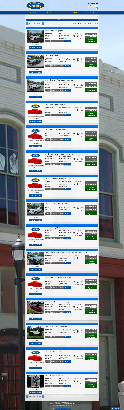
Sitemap (64, 403)
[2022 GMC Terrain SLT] (35, 61)
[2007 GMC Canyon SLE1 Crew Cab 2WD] (35, 283)
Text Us (68, 41)
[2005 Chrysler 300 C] (35, 356)
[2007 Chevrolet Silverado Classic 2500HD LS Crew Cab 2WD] (35, 258)
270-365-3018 (92, 4)
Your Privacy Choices (69, 403)
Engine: (61, 35)
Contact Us (62, 402)
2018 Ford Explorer (55, 105)
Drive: (46, 38)
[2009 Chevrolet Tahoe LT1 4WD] (35, 209)
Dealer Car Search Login (53, 403)
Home (56, 402)
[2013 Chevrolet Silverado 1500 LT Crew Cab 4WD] (35, 184)
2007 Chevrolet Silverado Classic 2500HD (66, 253)
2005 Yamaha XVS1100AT (55, 376)
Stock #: (47, 33)
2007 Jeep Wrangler (57, 326)
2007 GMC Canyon (58, 277)
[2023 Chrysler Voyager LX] (35, 36)
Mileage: (61, 38)
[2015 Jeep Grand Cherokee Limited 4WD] (35, 159)
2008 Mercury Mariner (56, 228)
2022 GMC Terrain (53, 55)
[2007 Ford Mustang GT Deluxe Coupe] (35, 307)
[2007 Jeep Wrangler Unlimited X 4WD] (35, 332)
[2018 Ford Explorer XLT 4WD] (35, 110)
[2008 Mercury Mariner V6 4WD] (35, 233)
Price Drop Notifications (35, 47)
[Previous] (27, 23)
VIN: (60, 33)
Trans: (60, 36)
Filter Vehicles (62, 20)
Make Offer (54, 41)
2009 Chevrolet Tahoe (56, 203)
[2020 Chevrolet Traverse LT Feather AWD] (35, 85)
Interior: (47, 35)
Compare (36, 44)
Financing (61, 41)
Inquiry (48, 41)
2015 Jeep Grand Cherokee (59, 154)
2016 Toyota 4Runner (56, 129)
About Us (58, 402)
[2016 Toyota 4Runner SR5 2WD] (35, 135)
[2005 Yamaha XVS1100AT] (35, 381)
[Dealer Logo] (35, 5)
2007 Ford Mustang (57, 302)
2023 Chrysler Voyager (54, 31)
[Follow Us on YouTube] (97, 8)
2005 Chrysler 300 (53, 351)
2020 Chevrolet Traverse (59, 80)
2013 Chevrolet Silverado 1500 (62, 179)
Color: (46, 36)
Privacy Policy (67, 402)
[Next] (43, 23)
